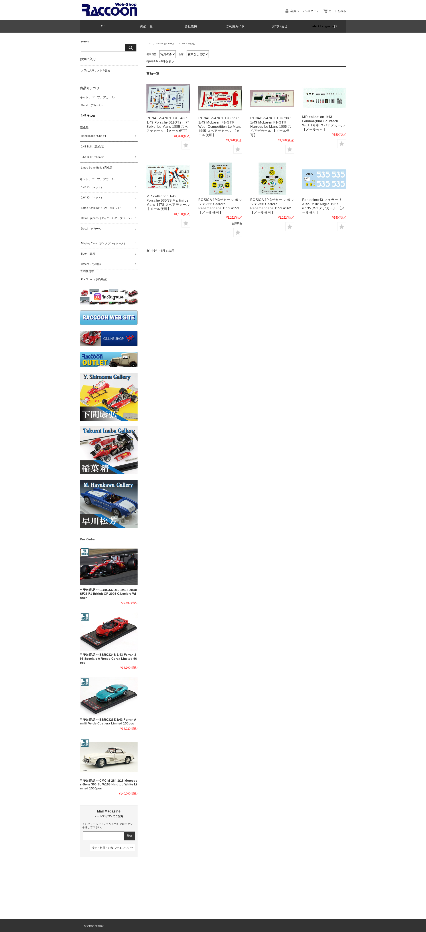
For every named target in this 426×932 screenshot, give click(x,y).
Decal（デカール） (166, 43)
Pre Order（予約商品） (95, 279)
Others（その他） (91, 264)
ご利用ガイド (235, 26)
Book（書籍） (89, 253)
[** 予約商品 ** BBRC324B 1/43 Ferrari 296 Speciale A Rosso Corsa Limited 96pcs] (109, 631)
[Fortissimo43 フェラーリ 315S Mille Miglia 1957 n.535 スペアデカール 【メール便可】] (324, 179)
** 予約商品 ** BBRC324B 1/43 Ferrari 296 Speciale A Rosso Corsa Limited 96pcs (108, 658)
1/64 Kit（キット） (92, 197)
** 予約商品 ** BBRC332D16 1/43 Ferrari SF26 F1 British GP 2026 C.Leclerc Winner (108, 593)
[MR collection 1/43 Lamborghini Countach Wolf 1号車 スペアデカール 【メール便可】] (324, 97)
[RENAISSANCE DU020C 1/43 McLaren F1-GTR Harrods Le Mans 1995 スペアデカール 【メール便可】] (272, 98)
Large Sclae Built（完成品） (98, 167)
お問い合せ (279, 26)
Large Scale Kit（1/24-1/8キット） (102, 208)
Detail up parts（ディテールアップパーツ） (107, 218)
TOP (102, 26)
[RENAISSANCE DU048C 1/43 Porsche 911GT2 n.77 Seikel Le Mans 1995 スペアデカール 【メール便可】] (168, 98)
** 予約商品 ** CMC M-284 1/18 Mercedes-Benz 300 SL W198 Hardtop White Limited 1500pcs (108, 784)
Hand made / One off (93, 135)
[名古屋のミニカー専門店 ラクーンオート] (109, 16)
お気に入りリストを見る (95, 70)
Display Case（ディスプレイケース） (103, 243)
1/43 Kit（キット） (92, 187)
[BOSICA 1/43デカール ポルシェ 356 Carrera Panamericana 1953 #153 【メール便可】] (220, 179)
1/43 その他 (88, 115)
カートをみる (337, 11)
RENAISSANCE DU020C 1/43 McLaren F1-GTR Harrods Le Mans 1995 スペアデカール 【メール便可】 (271, 126)
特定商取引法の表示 (94, 926)
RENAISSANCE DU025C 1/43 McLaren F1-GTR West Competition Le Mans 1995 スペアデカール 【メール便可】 (220, 126)
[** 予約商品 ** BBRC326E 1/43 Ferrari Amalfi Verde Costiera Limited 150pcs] (109, 696)
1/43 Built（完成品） (93, 146)
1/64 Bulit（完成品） (93, 157)
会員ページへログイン (304, 11)
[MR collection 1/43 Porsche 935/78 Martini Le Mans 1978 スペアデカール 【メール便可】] (168, 177)
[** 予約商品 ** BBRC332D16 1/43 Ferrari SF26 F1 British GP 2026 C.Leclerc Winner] (109, 566)
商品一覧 (146, 26)
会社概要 (191, 26)
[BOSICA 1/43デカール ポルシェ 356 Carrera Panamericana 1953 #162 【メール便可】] (272, 179)
